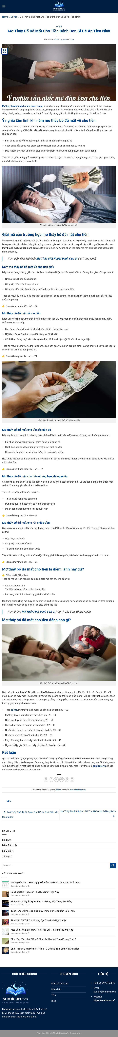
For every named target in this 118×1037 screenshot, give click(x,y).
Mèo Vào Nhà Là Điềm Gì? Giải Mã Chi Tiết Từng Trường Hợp (42, 929)
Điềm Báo (7, 845)
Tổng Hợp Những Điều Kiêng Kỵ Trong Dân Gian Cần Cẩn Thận (43, 911)
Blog (4, 840)
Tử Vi (5, 856)
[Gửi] (113, 865)
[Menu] (4, 6)
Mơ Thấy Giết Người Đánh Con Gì (56, 258)
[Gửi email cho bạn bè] (61, 779)
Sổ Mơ (14, 17)
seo (72, 40)
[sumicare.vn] (59, 6)
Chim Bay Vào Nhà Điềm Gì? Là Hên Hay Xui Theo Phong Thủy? (43, 939)
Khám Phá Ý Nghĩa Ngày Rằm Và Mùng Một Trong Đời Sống (41, 901)
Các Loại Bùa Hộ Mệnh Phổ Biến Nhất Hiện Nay (35, 892)
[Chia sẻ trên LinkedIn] (72, 779)
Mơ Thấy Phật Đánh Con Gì (38, 611)
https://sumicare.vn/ (104, 1000)
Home (5, 17)
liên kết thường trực (78, 790)
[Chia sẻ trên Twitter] (56, 779)
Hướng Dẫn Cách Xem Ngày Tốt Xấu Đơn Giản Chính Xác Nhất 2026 (45, 882)
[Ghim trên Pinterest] (66, 779)
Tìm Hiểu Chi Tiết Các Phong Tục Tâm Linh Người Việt (38, 920)
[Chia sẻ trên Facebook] (51, 779)
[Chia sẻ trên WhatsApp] (46, 779)
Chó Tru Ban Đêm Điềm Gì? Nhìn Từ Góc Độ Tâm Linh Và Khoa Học (45, 948)
